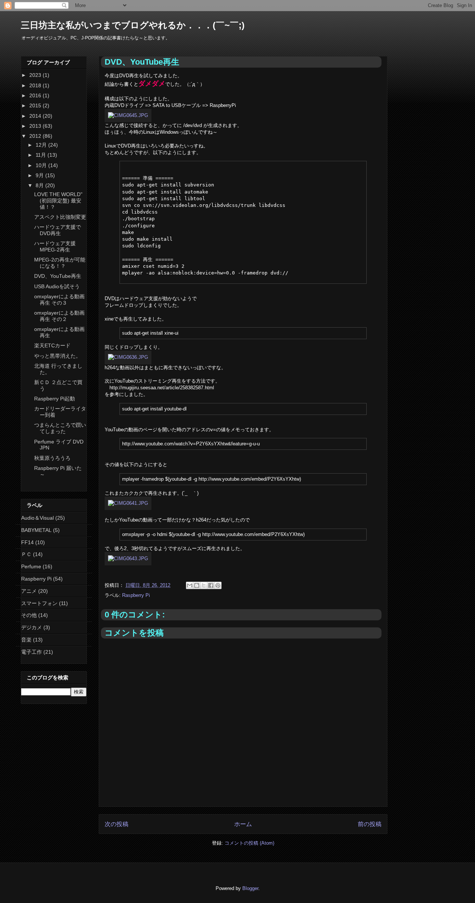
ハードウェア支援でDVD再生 (57, 230)
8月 (40, 185)
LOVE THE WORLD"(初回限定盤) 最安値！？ (58, 200)
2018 (36, 85)
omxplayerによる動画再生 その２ (59, 316)
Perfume (31, 566)
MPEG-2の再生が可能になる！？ (59, 263)
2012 (36, 136)
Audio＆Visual (37, 518)
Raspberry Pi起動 (54, 399)
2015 (36, 105)
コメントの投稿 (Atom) (249, 843)
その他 (29, 615)
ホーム (243, 824)
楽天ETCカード (52, 345)
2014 (36, 116)
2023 (36, 75)
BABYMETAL (36, 530)
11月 (42, 155)
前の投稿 (369, 824)
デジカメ (31, 627)
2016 (36, 95)
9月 (40, 175)
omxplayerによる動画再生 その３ (59, 299)
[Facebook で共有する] (210, 585)
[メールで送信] (189, 585)
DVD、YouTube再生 (57, 276)
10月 (42, 165)
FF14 (27, 542)
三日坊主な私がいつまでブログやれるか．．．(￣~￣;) (133, 25)
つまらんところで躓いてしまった (60, 428)
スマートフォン (39, 603)
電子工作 (31, 652)
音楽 (26, 640)
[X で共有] (203, 585)
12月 (42, 145)
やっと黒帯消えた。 (57, 356)
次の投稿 (116, 824)
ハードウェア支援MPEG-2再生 (55, 246)
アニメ (29, 591)
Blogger (250, 888)
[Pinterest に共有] (218, 585)
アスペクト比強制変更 (60, 217)
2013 (36, 126)
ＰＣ (26, 554)
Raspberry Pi (136, 595)
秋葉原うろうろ (52, 458)
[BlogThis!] (196, 585)
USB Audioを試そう (57, 286)
